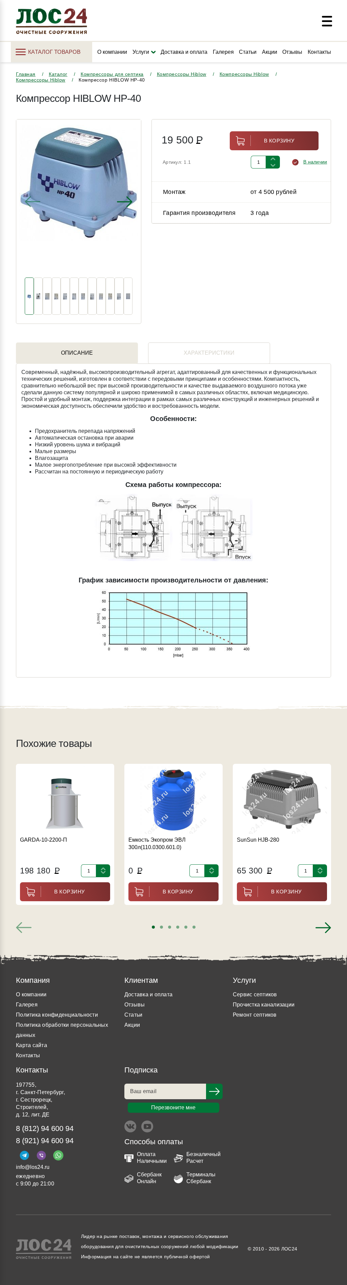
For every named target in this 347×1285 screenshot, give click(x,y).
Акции (269, 52)
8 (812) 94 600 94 (45, 1128)
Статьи (248, 52)
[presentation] (32, 201)
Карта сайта (31, 1045)
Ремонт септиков (255, 1015)
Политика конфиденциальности (57, 1015)
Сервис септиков (255, 994)
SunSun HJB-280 (258, 840)
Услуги (140, 52)
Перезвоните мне (173, 1107)
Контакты (319, 52)
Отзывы (292, 52)
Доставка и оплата (184, 52)
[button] (153, 927)
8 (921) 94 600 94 (45, 1140)
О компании (112, 52)
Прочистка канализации (263, 1004)
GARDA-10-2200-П (43, 840)
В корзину (279, 140)
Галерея (223, 52)
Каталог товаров (54, 52)
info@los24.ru (32, 1167)
